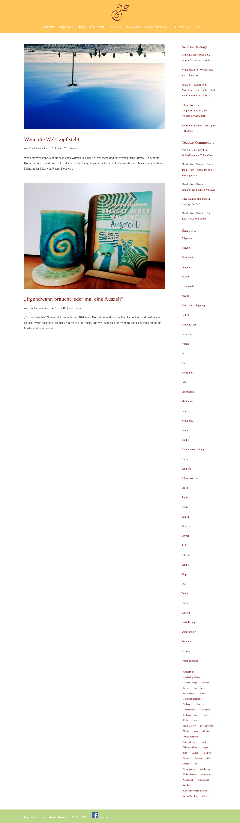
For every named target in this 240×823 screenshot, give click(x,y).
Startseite (48, 27)
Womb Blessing (190, 660)
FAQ (84, 817)
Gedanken (187, 315)
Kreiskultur (188, 372)
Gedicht (200, 704)
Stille (184, 545)
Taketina (186, 555)
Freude (185, 295)
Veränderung (188, 622)
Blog (82, 27)
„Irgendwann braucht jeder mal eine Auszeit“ (73, 299)
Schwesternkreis (190, 478)
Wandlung (187, 641)
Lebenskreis (188, 391)
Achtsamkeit (188, 671)
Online (185, 439)
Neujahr (186, 430)
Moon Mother (206, 725)
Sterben (186, 535)
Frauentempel (189, 693)
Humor (185, 343)
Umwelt (186, 612)
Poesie (73, 148)
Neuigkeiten (188, 420)
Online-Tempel (189, 742)
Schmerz (186, 468)
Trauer (185, 593)
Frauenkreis (188, 286)
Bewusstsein (188, 257)
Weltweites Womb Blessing (195, 790)
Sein (185, 752)
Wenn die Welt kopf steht (51, 139)
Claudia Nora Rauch (39, 148)
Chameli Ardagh (190, 682)
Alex (184, 150)
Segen (185, 487)
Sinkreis (186, 758)
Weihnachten (203, 779)
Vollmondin (188, 779)
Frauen (185, 276)
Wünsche (206, 796)
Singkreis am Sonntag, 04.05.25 (199, 189)
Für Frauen (179, 27)
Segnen (185, 497)
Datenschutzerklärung (54, 817)
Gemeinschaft (189, 324)
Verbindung (205, 769)
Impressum (30, 817)
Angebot (64, 27)
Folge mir (104, 817)
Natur (185, 411)
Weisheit (186, 651)
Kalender (115, 27)
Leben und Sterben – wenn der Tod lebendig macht (197, 170)
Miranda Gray (189, 725)
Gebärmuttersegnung (192, 698)
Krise (185, 720)
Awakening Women (191, 677)
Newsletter (133, 27)
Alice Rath (187, 198)
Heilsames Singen (191, 715)
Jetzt (70, 308)
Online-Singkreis (190, 736)
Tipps (185, 574)
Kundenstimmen (156, 27)
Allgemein (187, 238)
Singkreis (186, 526)
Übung (185, 603)
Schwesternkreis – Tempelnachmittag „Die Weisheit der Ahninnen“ (194, 110)
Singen (185, 516)
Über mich (97, 27)
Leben (185, 382)
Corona (205, 682)
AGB (74, 817)
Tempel (185, 564)
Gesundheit (187, 334)
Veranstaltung (189, 632)
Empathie (187, 267)
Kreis (184, 363)
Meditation (187, 401)
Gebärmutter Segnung (193, 305)
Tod (184, 583)
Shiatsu (185, 507)
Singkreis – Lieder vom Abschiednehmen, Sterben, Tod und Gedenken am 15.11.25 (198, 90)
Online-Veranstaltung (193, 449)
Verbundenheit (189, 774)
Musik (186, 731)
